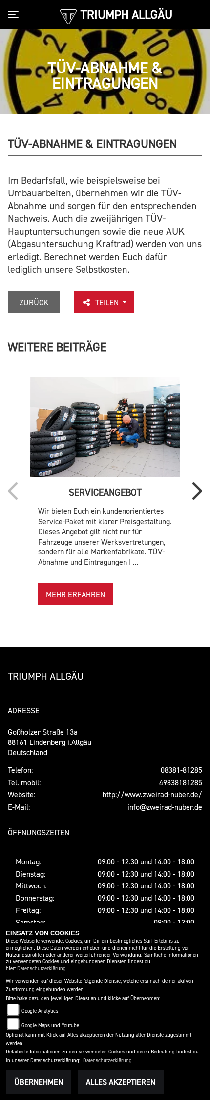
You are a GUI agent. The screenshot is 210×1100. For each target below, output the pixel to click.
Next (195, 494)
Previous (15, 494)
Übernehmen (38, 1082)
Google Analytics (39, 1011)
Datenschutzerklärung (41, 968)
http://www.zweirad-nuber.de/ (152, 794)
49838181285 (180, 782)
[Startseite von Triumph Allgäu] (68, 16)
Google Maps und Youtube (50, 1025)
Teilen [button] (108, 302)
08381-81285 (181, 770)
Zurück (34, 302)
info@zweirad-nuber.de (164, 807)
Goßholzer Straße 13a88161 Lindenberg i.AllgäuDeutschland (49, 742)
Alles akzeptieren (120, 1082)
